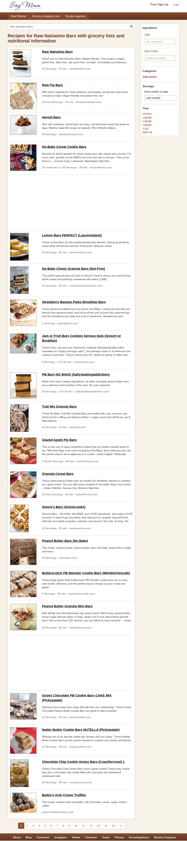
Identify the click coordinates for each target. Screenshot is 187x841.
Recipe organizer (75, 16)
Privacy (119, 837)
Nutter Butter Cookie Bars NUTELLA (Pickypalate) (81, 730)
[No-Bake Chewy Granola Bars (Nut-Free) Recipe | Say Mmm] (23, 280)
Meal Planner (18, 16)
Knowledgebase (139, 837)
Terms (106, 837)
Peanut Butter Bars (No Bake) (65, 541)
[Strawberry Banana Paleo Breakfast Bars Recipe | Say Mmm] (23, 313)
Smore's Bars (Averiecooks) (63, 507)
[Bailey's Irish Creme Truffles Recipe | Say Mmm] (23, 803)
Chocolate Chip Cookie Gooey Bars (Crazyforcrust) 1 (83, 762)
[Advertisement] (71, 201)
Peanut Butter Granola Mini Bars (67, 606)
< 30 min (147, 121)
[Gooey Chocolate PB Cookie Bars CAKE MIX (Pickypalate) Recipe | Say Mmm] (23, 706)
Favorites (91, 837)
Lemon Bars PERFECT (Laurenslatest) (72, 235)
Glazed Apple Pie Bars (59, 440)
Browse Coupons (165, 837)
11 (83, 825)
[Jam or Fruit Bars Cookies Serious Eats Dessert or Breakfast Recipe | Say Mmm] (23, 344)
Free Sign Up (159, 4)
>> (120, 825)
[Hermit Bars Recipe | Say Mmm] (23, 125)
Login (176, 4)
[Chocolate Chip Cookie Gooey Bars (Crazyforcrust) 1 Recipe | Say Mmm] (23, 773)
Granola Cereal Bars (58, 474)
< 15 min (147, 117)
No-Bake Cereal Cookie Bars (64, 147)
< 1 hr (145, 128)
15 (113, 825)
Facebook (43, 837)
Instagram (60, 837)
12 (90, 825)
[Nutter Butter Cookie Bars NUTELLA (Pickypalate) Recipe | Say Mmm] (23, 740)
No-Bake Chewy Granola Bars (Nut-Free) (73, 268)
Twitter (76, 837)
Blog (29, 837)
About (17, 837)
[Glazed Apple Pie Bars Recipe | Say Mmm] (23, 451)
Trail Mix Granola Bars (59, 406)
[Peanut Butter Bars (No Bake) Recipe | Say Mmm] (23, 551)
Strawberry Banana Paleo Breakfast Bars (74, 302)
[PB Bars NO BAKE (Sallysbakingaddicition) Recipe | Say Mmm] (23, 385)
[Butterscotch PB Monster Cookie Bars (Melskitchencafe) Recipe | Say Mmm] (23, 584)
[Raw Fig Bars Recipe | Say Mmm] (23, 96)
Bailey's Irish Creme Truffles (64, 795)
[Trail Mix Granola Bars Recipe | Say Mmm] (23, 418)
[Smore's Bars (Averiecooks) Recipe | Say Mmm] (23, 518)
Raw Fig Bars (52, 85)
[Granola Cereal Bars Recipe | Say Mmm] (23, 484)
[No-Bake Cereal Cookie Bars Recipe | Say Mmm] (23, 157)
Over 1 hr (147, 132)
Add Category (150, 76)
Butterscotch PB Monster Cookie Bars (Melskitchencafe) (86, 573)
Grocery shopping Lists (46, 16)
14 (105, 825)
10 (76, 825)
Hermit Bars (51, 117)
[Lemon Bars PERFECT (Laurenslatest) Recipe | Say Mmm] (23, 247)
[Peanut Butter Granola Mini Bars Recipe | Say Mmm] (23, 617)
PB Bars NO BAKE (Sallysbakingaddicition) (76, 374)
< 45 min (147, 124)
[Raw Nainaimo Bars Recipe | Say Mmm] (23, 63)
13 (98, 825)
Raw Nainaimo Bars (57, 52)
